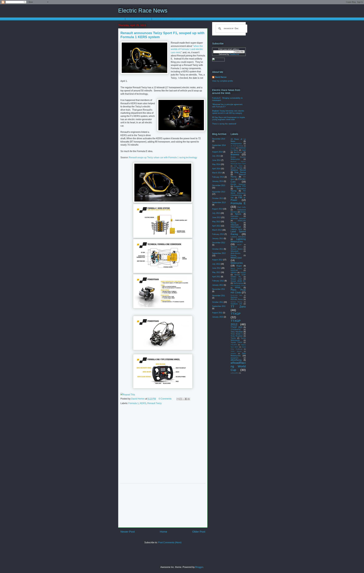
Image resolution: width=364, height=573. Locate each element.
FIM (232, 198)
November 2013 (218, 192)
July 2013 (216, 213)
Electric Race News (142, 10)
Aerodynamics (236, 143)
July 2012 (216, 264)
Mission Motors (237, 249)
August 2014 (217, 152)
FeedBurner (234, 54)
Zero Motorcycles (238, 354)
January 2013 (217, 238)
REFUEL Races (237, 299)
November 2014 (218, 139)
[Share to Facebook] (186, 399)
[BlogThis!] (180, 399)
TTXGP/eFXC (236, 329)
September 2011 (219, 306)
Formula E (238, 203)
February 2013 (218, 234)
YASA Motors (236, 351)
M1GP (239, 244)
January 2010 (217, 317)
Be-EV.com (238, 152)
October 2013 (217, 198)
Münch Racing (236, 268)
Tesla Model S (237, 334)
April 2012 (216, 277)
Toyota (233, 338)
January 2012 (217, 285)
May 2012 (216, 272)
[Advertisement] (163, 505)
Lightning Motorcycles (238, 240)
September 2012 (219, 253)
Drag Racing (240, 172)
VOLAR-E (234, 344)
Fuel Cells (241, 207)
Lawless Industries (238, 237)
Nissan (243, 272)
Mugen (239, 266)
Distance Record (238, 170)
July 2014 (216, 156)
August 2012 (217, 260)
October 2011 (217, 302)
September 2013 (219, 202)
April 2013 (216, 226)
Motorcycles (237, 263)
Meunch (234, 247)
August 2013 (217, 209)
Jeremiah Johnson (238, 218)
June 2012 (216, 268)
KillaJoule (235, 225)
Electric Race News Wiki (138, 19)
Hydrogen (234, 216)
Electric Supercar (238, 184)
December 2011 (218, 289)
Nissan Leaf (236, 279)
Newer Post (127, 531)
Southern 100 (236, 304)
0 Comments (165, 399)
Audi (244, 150)
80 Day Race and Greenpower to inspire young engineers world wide (228, 118)
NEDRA (234, 272)
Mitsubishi (234, 251)
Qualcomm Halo (236, 295)
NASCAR (234, 270)
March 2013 (217, 230)
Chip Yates (238, 166)
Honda (243, 212)
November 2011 (218, 295)
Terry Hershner (237, 332)
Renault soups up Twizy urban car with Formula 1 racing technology (163, 157)
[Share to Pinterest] (188, 399)
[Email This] (177, 399)
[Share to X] (183, 399)
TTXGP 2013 (236, 327)
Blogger (199, 567)
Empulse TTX (240, 186)
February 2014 (218, 177)
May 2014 (216, 164)
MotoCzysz (236, 257)
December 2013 (218, 185)
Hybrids (238, 214)
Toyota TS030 (236, 342)
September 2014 (219, 145)
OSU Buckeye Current (238, 285)
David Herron (138, 399)
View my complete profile (222, 81)
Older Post (198, 531)
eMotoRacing (236, 360)
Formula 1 (133, 403)
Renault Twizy (154, 403)
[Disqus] (162, 445)
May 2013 (216, 221)
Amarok (233, 148)
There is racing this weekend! (224, 124)
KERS (143, 403)
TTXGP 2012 (236, 322)
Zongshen (234, 358)
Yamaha (233, 353)
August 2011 (217, 313)
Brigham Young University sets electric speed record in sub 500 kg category (228, 112)
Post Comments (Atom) (169, 542)
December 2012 (218, 243)
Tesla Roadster (237, 336)
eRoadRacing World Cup (238, 366)
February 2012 (218, 281)
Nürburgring (238, 283)
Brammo (235, 154)
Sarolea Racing (236, 302)
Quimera (234, 297)
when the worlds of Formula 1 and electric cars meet (187, 49)
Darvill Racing (236, 168)
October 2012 (217, 249)
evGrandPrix (235, 373)
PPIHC (238, 287)
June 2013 (216, 217)
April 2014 (216, 169)
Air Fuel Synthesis (237, 146)
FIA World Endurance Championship (238, 193)
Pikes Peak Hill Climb (238, 291)
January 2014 (217, 181)
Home (121, 19)
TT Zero (238, 306)
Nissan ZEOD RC (238, 281)
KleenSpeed (236, 227)
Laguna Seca (236, 229)
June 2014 (216, 160)
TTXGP (236, 313)
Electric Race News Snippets (167, 19)
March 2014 (217, 173)
